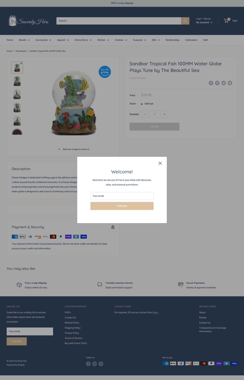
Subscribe (122, 206)
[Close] (160, 163)
